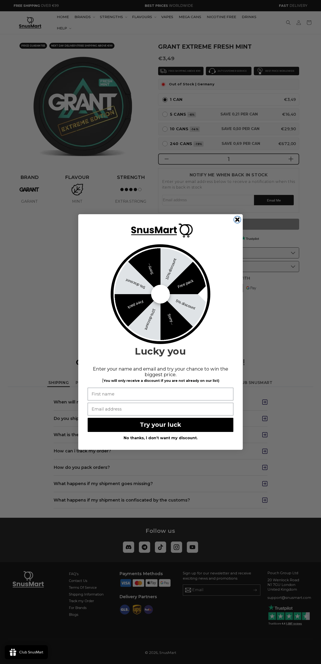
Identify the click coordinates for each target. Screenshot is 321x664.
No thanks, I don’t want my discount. (161, 438)
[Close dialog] (237, 219)
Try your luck (160, 424)
